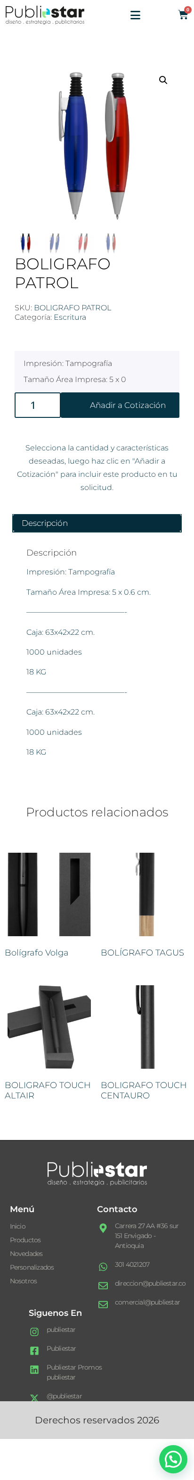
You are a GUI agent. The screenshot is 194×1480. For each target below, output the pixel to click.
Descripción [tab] (45, 523)
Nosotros (23, 1281)
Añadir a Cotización (128, 405)
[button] (163, 80)
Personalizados (32, 1267)
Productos (25, 1240)
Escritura (70, 317)
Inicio (17, 1226)
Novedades (26, 1253)
